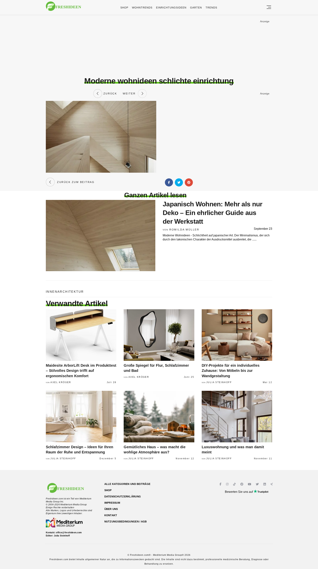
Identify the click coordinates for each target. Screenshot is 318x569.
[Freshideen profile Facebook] (221, 484)
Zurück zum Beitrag (74, 182)
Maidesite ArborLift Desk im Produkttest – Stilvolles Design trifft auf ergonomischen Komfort (81, 370)
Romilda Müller (184, 229)
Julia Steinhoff (219, 382)
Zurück (109, 93)
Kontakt (110, 515)
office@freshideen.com (69, 532)
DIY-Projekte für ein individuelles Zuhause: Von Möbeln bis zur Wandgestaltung (230, 370)
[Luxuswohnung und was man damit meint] (237, 416)
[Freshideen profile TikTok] (235, 484)
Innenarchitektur (65, 291)
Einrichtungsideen (171, 7)
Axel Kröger (60, 382)
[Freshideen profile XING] (272, 484)
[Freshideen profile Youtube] (250, 484)
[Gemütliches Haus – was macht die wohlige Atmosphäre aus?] (159, 416)
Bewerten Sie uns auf (239, 491)
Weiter (130, 93)
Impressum (112, 502)
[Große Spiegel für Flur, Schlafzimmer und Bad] (159, 335)
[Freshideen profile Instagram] (227, 484)
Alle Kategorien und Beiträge (127, 483)
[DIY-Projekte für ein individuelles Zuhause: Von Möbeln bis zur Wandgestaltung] (237, 335)
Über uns (111, 509)
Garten (196, 7)
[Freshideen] (63, 8)
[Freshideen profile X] (258, 484)
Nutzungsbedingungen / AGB (125, 521)
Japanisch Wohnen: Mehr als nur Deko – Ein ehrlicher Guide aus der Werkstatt (212, 212)
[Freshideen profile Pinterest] (242, 484)
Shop (124, 7)
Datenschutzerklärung (122, 496)
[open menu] (269, 7)
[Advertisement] (159, 46)
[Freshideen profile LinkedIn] (265, 484)
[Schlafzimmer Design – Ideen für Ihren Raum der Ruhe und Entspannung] (81, 416)
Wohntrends (142, 7)
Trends (211, 7)
